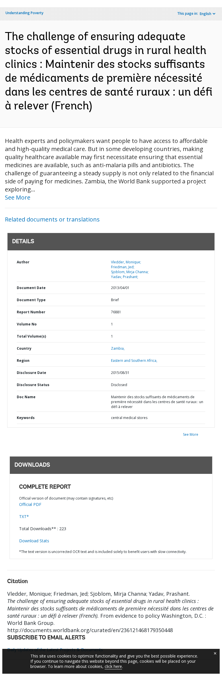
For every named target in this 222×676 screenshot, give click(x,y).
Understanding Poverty (24, 12)
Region (23, 360)
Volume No (27, 324)
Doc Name (26, 396)
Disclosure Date (31, 372)
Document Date (31, 287)
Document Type (31, 299)
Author (23, 262)
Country (24, 348)
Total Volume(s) (31, 336)
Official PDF (30, 504)
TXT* (24, 516)
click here (113, 666)
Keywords (26, 417)
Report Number (31, 312)
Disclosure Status (33, 384)
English (205, 13)
